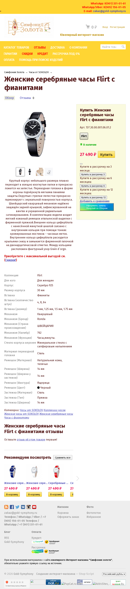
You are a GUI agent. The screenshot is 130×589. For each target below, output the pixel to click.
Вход (105, 27)
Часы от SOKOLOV (39, 72)
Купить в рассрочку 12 (93, 197)
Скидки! (10, 260)
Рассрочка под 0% (66, 54)
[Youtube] (34, 508)
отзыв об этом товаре (31, 439)
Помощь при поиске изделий (41, 60)
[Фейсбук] (12, 508)
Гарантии (10, 54)
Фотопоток (93, 512)
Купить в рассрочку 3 (93, 174)
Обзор (9, 98)
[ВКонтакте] (23, 508)
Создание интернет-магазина (55, 573)
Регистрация (117, 27)
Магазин (63, 507)
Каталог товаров (16, 47)
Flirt (84, 136)
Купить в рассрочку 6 (93, 186)
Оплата (9, 60)
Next (78, 478)
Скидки (27, 54)
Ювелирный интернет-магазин (82, 35)
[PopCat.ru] (69, 583)
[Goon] (84, 583)
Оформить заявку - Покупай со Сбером (96, 207)
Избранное (93, 516)
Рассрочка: (38, 547)
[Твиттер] (17, 508)
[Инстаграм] (29, 508)
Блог (7, 532)
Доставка (57, 47)
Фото (90, 507)
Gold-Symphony (14, 542)
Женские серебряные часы (56, 413)
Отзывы (40, 47)
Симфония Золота (14, 72)
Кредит (42, 54)
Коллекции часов (55, 410)
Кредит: (36, 537)
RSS (6, 537)
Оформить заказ (68, 516)
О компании (78, 47)
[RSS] (6, 508)
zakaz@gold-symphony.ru (109, 11)
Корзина (63, 512)
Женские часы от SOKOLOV (21, 413)
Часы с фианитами (16, 417)
